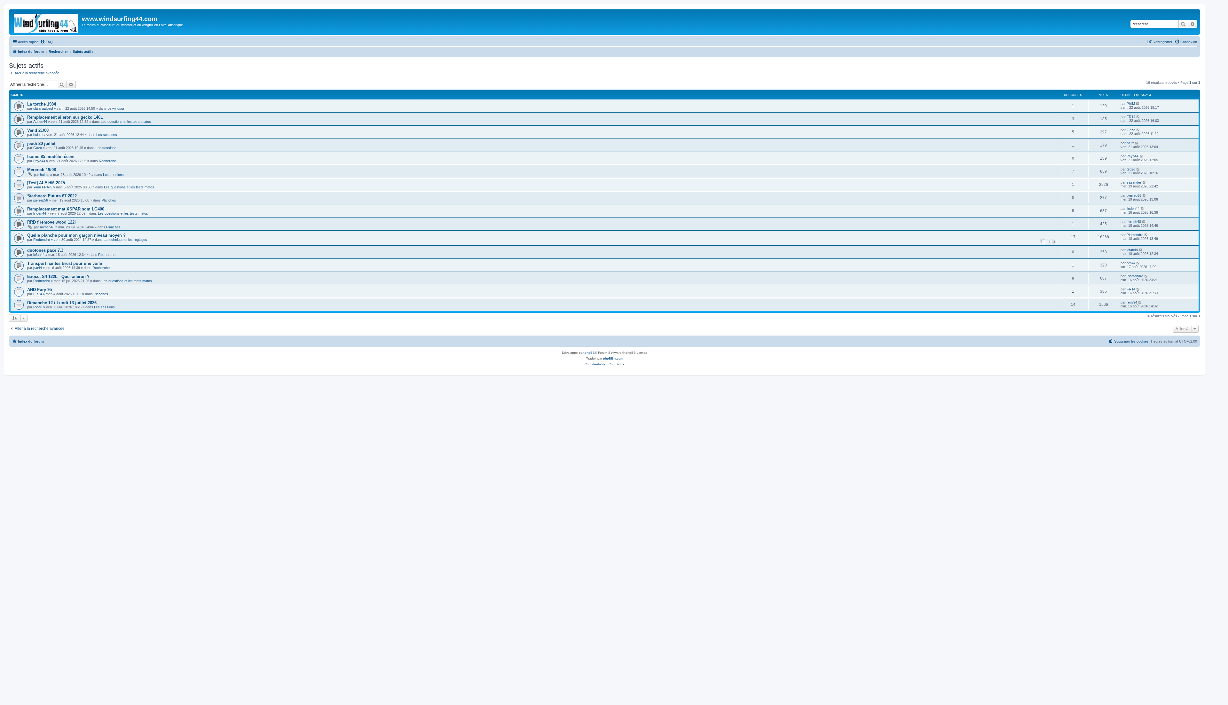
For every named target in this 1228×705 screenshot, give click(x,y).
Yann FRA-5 (42, 187)
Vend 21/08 (38, 130)
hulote (38, 135)
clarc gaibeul (43, 108)
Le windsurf (116, 108)
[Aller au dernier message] (1138, 104)
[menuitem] (46, 42)
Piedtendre (41, 240)
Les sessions (106, 135)
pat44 (37, 268)
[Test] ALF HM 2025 (46, 182)
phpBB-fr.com (613, 358)
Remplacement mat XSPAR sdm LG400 (65, 209)
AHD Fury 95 (39, 289)
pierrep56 (40, 200)
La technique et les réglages (125, 240)
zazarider (1134, 182)
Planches (109, 200)
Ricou (37, 307)
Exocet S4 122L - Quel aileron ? (58, 276)
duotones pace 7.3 (45, 250)
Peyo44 (39, 161)
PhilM (1131, 104)
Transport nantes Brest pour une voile (64, 263)
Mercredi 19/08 (41, 169)
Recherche (107, 161)
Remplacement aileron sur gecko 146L (65, 117)
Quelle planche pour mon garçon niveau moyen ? (76, 235)
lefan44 (38, 255)
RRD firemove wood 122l (51, 222)
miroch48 (47, 227)
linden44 (39, 213)
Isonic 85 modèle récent (51, 156)
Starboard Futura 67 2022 (52, 196)
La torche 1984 (41, 104)
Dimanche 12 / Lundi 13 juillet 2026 (62, 302)
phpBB (590, 352)
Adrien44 (40, 121)
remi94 (1132, 302)
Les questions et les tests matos (126, 121)
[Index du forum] (46, 22)
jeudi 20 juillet (41, 143)
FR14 (1131, 117)
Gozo (1131, 130)
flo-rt (1130, 143)
